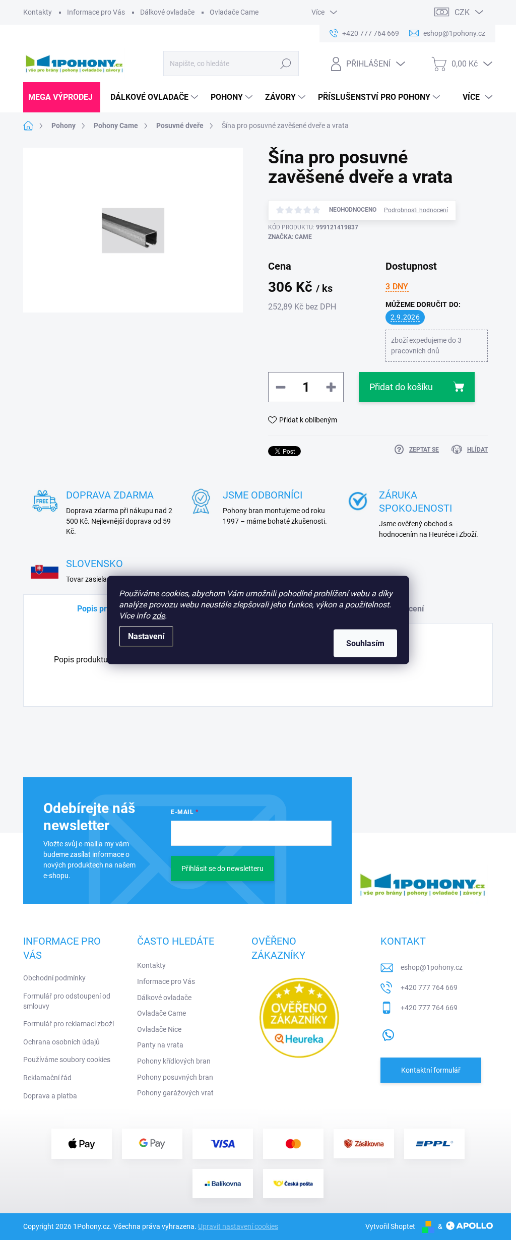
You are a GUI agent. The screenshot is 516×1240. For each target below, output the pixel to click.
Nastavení (146, 636)
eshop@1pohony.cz (432, 967)
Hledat (285, 63)
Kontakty (37, 12)
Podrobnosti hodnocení (416, 210)
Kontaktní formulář (431, 1070)
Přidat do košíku (401, 387)
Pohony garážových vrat (175, 1093)
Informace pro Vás (96, 12)
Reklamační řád (47, 1078)
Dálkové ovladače (167, 12)
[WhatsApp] (388, 1032)
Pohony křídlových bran (174, 1061)
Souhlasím (365, 643)
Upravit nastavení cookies (238, 1226)
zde (158, 616)
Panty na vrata (160, 1045)
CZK (462, 12)
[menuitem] (61, 97)
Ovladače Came (234, 12)
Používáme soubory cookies (66, 1060)
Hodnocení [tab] (404, 608)
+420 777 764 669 (429, 987)
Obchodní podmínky (54, 978)
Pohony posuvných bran (175, 1077)
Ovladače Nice (159, 1029)
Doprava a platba (50, 1096)
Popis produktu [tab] (104, 608)
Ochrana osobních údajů (61, 1042)
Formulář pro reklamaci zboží (68, 1024)
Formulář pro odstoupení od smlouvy (66, 1001)
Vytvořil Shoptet (390, 1226)
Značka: (290, 236)
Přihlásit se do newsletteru (222, 868)
